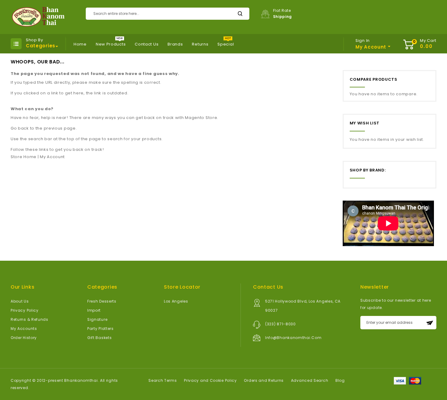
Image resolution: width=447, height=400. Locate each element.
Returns (200, 44)
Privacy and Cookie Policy (210, 380)
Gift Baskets (99, 337)
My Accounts (24, 328)
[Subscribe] (429, 322)
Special (225, 44)
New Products (111, 44)
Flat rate (282, 13)
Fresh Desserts (101, 301)
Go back (20, 128)
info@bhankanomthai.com (293, 337)
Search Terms (162, 380)
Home (80, 44)
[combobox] (167, 14)
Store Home (23, 157)
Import (94, 310)
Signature (97, 319)
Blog (340, 380)
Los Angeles (176, 301)
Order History (24, 337)
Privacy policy (25, 310)
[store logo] (37, 17)
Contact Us (146, 44)
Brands (175, 44)
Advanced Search (309, 380)
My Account (52, 157)
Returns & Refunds (29, 319)
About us (20, 301)
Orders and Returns (264, 380)
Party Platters (100, 328)
